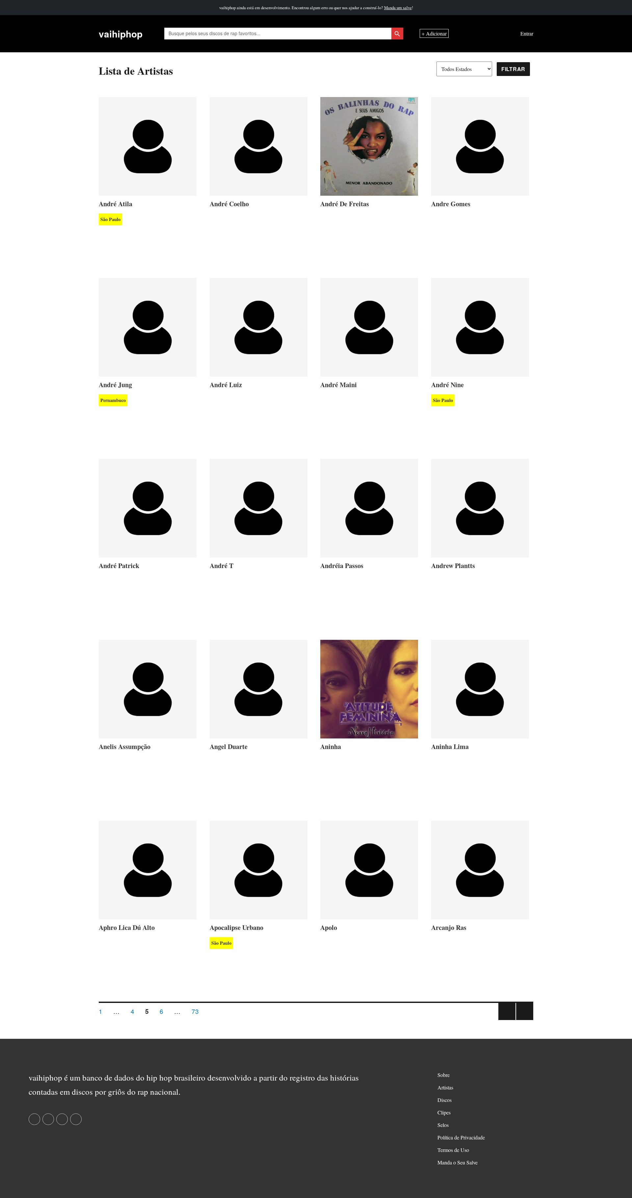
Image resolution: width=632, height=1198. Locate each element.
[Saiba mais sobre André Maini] (369, 326)
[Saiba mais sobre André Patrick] (148, 507)
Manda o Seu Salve (457, 1162)
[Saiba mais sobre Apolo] (369, 868)
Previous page (506, 1019)
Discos (444, 1099)
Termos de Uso (453, 1149)
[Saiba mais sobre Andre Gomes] (480, 145)
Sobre (443, 1074)
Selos (443, 1124)
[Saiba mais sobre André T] (258, 507)
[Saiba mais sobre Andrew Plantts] (480, 507)
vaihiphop (121, 33)
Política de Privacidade (461, 1137)
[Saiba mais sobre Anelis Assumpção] (148, 688)
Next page (524, 1019)
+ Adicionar (434, 33)
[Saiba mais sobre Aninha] (369, 688)
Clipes (444, 1112)
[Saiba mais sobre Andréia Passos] (369, 507)
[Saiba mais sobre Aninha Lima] (480, 688)
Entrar (526, 33)
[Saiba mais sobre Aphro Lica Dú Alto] (148, 868)
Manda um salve (398, 8)
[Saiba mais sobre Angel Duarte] (258, 688)
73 (197, 1010)
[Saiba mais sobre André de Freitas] (369, 145)
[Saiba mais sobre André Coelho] (258, 145)
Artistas (445, 1087)
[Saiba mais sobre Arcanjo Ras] (480, 868)
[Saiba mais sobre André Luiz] (258, 326)
